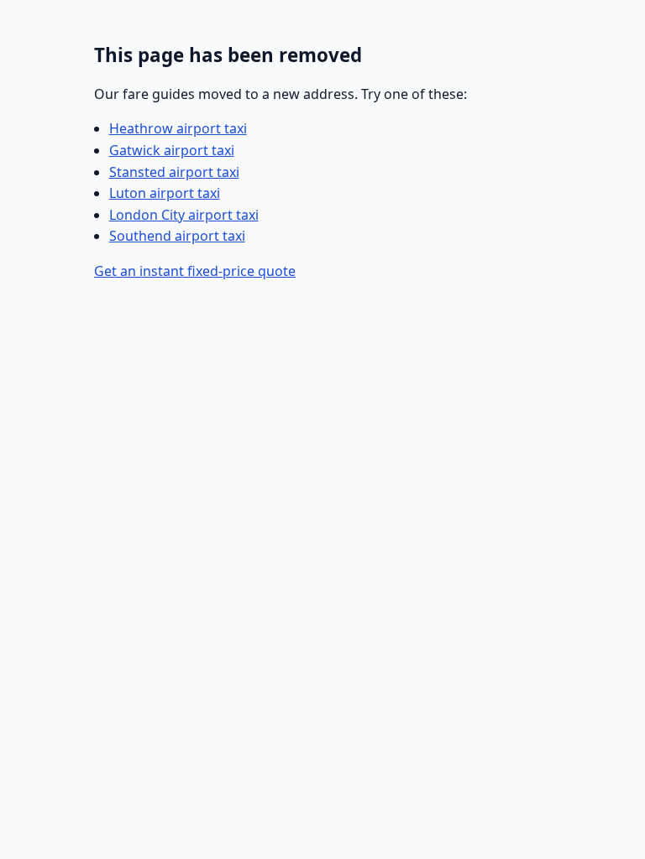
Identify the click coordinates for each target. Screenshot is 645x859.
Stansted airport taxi (174, 172)
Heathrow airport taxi (178, 128)
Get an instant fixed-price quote (195, 271)
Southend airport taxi (177, 235)
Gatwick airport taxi (171, 150)
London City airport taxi (184, 215)
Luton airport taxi (164, 193)
